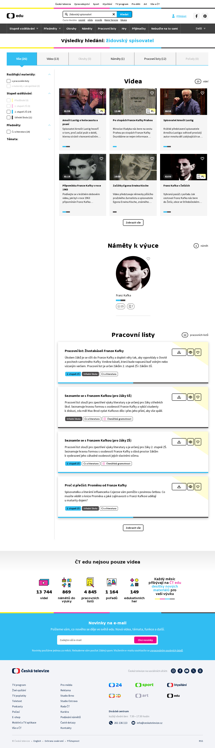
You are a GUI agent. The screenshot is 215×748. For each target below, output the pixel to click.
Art (145, 4)
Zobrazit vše (133, 222)
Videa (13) (53, 59)
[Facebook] (196, 16)
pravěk (98, 20)
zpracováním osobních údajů (166, 650)
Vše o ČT (155, 4)
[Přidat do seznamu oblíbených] (101, 93)
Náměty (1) (118, 59)
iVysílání (107, 4)
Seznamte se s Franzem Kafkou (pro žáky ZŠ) (98, 440)
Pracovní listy (107, 28)
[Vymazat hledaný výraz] (114, 14)
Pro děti (136, 4)
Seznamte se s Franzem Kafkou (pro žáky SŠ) (98, 395)
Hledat (124, 14)
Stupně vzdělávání (22, 28)
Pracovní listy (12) (155, 59)
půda (90, 20)
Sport (96, 4)
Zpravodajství (82, 4)
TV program (121, 4)
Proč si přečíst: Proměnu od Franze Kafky (96, 485)
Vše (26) (21, 59)
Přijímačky (139, 28)
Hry (124, 28)
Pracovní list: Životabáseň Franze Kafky (94, 351)
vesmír (81, 20)
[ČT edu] (15, 16)
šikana (123, 20)
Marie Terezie (111, 20)
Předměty (50, 28)
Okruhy (71, 28)
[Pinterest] (205, 16)
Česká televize (63, 4)
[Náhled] (190, 352)
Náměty (87, 28)
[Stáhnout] (179, 352)
